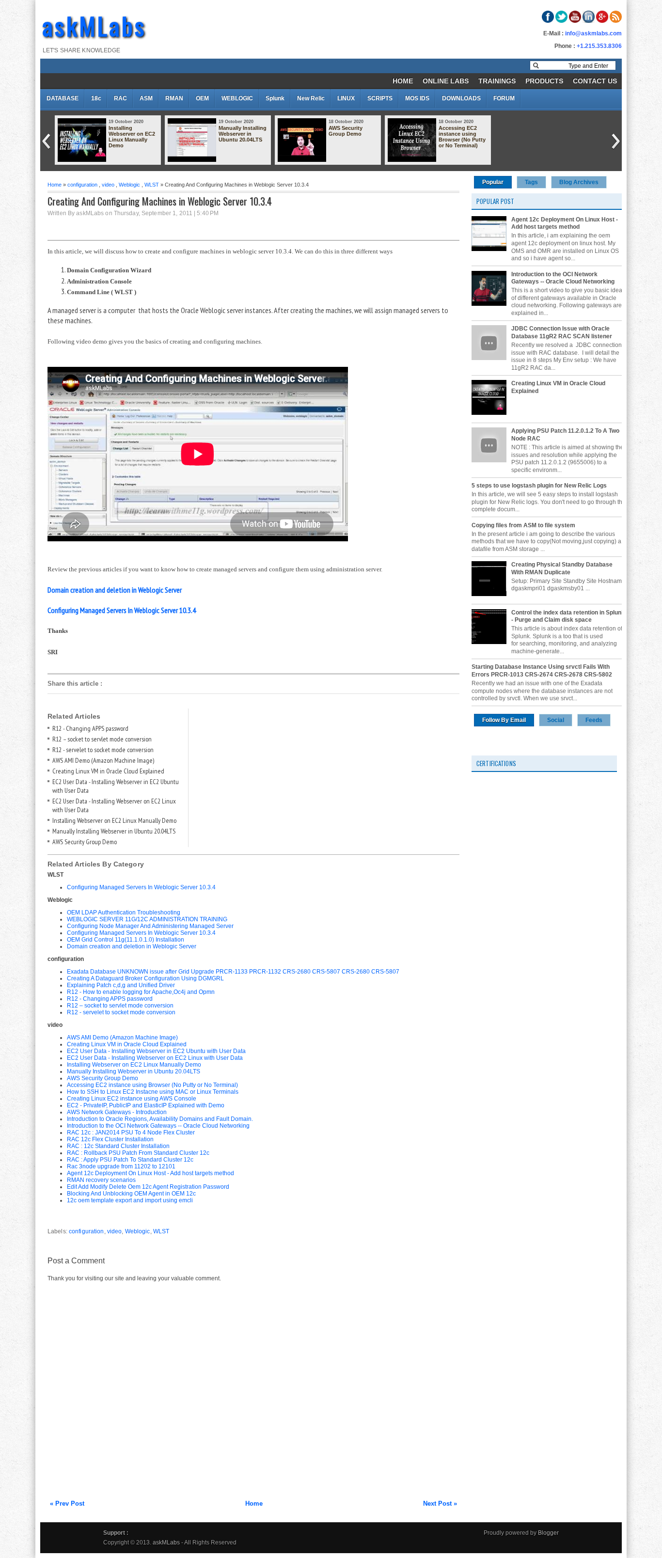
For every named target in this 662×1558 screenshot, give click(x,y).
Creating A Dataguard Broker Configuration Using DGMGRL (145, 978)
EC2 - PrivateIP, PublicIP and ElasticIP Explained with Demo (145, 1105)
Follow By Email (504, 720)
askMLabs (94, 25)
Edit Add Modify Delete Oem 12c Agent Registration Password (148, 1186)
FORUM (504, 98)
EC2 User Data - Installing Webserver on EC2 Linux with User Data (155, 1057)
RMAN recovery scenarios (101, 1180)
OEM (202, 98)
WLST (151, 185)
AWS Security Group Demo (346, 131)
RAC (120, 98)
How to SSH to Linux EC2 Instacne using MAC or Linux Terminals (152, 1091)
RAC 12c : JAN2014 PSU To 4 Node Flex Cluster (131, 1132)
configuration (82, 185)
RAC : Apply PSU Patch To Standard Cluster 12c (130, 1159)
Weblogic (129, 185)
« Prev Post (67, 1503)
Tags (531, 182)
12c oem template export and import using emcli (130, 1200)
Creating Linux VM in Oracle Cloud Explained (108, 771)
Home (54, 185)
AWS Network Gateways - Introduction (117, 1112)
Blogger (548, 1532)
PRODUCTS (544, 81)
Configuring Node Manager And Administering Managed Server (150, 926)
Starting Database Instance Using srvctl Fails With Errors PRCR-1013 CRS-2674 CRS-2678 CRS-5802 (542, 670)
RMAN (174, 98)
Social (555, 720)
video (108, 185)
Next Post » (440, 1503)
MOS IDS (417, 98)
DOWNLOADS (461, 98)
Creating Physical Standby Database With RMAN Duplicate (562, 568)
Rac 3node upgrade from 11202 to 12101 (121, 1166)
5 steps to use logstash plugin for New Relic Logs (539, 485)
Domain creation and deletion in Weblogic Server (131, 946)
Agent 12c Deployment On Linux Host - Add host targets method (150, 1173)
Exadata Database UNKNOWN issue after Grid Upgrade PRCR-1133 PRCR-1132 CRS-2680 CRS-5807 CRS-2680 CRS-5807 (233, 971)
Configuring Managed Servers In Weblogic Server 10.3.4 (141, 887)
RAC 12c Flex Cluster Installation (110, 1139)
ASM (146, 98)
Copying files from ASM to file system (523, 525)
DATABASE (63, 98)
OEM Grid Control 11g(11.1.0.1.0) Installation (125, 939)
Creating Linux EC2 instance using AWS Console (131, 1098)
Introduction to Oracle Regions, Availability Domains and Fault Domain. (160, 1119)
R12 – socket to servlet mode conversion (102, 739)
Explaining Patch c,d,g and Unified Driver (121, 985)
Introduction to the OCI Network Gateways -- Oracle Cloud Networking (158, 1125)
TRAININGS (497, 81)
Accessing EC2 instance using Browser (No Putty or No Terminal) (462, 136)
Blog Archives (579, 182)
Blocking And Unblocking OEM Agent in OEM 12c (131, 1193)
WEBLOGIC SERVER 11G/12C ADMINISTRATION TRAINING (147, 919)
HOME (403, 81)
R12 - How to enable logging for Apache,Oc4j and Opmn (141, 992)
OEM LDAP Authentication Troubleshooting (123, 912)
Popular (493, 182)
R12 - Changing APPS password (90, 728)
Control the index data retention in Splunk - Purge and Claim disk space (568, 616)
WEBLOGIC (237, 98)
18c (96, 98)
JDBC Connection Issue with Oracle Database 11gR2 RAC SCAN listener (561, 332)
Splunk (275, 98)
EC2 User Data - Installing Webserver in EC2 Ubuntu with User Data (156, 1051)
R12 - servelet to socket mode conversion (103, 749)
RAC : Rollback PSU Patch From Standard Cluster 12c (138, 1152)
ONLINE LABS (446, 81)
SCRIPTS (380, 98)
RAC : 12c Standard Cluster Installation (118, 1146)
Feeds (593, 720)
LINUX (346, 98)
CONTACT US (595, 81)
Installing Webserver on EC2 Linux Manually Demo (132, 136)
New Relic (311, 98)
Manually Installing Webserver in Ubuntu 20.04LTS (243, 133)
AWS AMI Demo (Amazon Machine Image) (103, 760)
